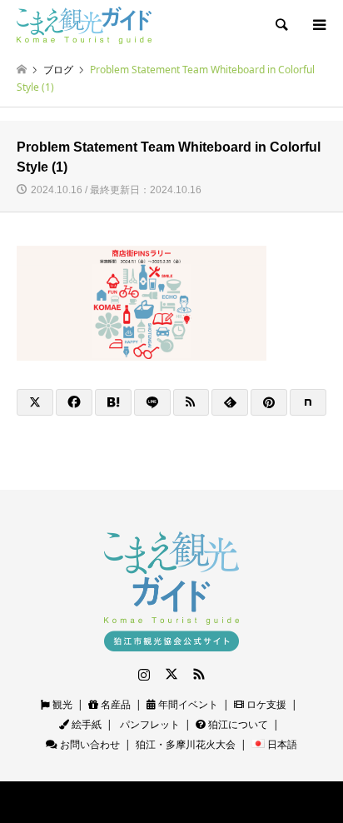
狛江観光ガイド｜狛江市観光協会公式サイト (134, 802)
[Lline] (152, 402)
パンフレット (148, 724)
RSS (199, 674)
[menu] (318, 25)
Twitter (171, 674)
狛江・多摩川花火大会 (186, 744)
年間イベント (187, 704)
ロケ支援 (265, 704)
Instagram (144, 674)
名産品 (114, 704)
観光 (61, 704)
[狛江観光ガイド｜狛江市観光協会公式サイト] (84, 24)
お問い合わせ (88, 744)
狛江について (237, 724)
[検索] (281, 25)
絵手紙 (85, 724)
